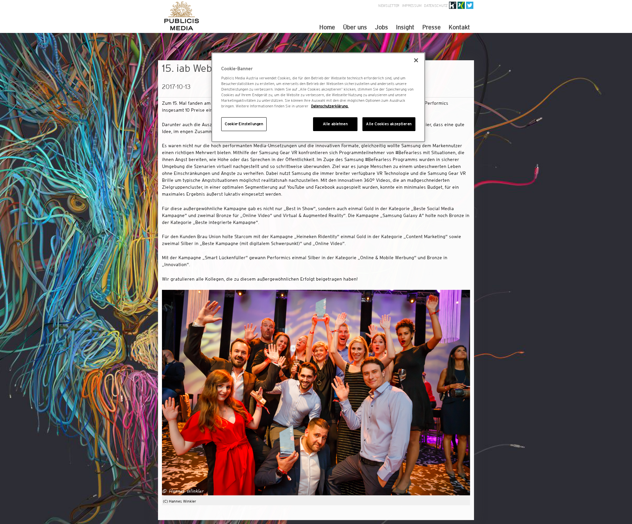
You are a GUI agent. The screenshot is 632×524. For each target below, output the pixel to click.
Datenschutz (436, 6)
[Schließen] (416, 60)
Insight (405, 27)
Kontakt (459, 27)
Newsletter (388, 6)
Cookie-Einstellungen (244, 124)
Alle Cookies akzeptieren (389, 124)
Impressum (411, 6)
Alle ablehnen (335, 124)
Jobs (381, 27)
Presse (431, 27)
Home (327, 27)
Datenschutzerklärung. (330, 106)
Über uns (355, 27)
